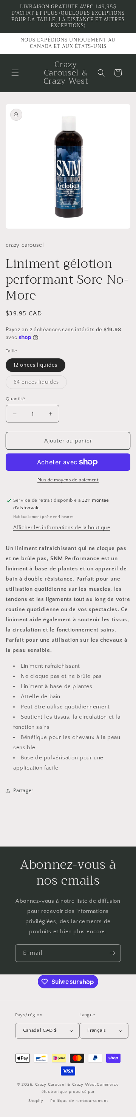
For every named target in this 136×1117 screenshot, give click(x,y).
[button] (15, 73)
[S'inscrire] (112, 953)
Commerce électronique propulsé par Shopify (73, 1092)
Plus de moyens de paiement (68, 480)
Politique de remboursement (79, 1101)
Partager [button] (23, 791)
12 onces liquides (35, 365)
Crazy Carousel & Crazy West (65, 1084)
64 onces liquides (40, 384)
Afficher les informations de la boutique (61, 528)
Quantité (15, 398)
